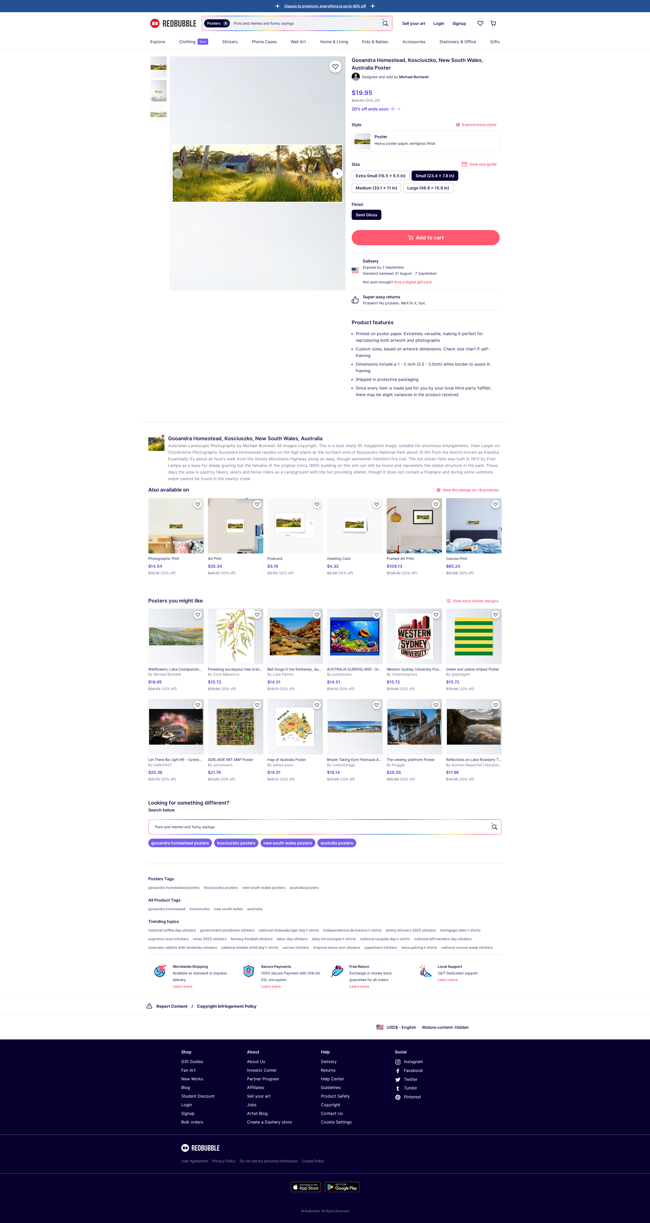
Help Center (332, 1078)
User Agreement (194, 1161)
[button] (325, 6)
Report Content (171, 1006)
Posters (155, 878)
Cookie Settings (336, 1122)
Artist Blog (257, 1113)
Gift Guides (192, 1061)
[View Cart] (494, 23)
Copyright (330, 1104)
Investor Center (262, 1070)
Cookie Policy (313, 1161)
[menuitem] (157, 42)
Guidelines (331, 1087)
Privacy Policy (224, 1161)
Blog (185, 1087)
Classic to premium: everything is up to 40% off (325, 6)
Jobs (251, 1104)
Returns (328, 1070)
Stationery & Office (458, 41)
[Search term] (385, 23)
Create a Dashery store (269, 1121)
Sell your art (259, 1096)
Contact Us (332, 1113)
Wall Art (298, 41)
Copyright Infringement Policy (226, 1006)
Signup (187, 1113)
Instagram (413, 1061)
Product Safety (335, 1096)
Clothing (192, 41)
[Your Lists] (480, 23)
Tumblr (410, 1087)
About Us (256, 1061)
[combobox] (297, 23)
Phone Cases (264, 41)
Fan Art (188, 1070)
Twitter (410, 1079)
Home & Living (334, 41)
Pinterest (412, 1096)
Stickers (230, 41)
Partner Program (263, 1078)
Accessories (414, 41)
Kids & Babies (375, 41)
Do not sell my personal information (269, 1161)
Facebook (413, 1070)
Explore (157, 41)
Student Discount (198, 1096)
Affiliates (255, 1087)
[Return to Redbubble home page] (173, 23)
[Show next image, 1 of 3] (337, 173)
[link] (180, 843)
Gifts (495, 41)
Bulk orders (192, 1121)
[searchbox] (325, 827)
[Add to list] (335, 66)
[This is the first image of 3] (178, 173)
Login (186, 1104)
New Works (192, 1078)
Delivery (329, 1061)
